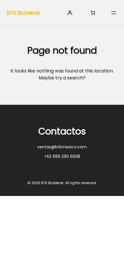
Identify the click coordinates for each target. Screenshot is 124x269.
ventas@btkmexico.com (62, 147)
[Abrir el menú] (113, 12)
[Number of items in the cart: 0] (93, 12)
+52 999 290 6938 (62, 156)
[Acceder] (70, 12)
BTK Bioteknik (23, 12)
